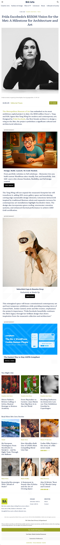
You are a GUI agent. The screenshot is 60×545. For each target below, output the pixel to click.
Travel (3, 439)
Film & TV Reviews (45, 439)
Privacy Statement (37, 542)
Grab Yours (30, 296)
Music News (24, 439)
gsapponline (30, 97)
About (46, 501)
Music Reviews (44, 478)
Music (43, 6)
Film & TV (27, 6)
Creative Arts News (31, 11)
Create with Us (34, 504)
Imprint (44, 542)
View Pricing (9, 185)
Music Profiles (25, 478)
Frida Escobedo (19, 119)
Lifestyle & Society (53, 6)
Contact (46, 504)
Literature (36, 6)
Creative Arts (5, 6)
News (39, 11)
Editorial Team (16, 103)
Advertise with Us (35, 501)
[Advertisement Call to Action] (30, 339)
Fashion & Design (17, 6)
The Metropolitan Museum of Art (16, 111)
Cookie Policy (29, 542)
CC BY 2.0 (36, 97)
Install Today (9, 361)
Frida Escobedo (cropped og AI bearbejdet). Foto (13, 97)
